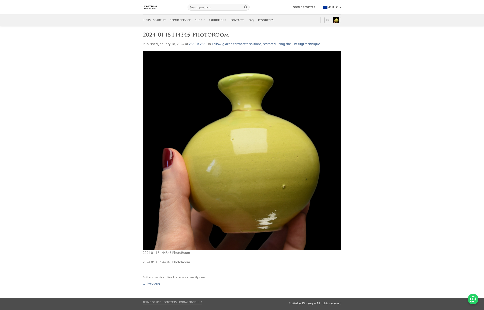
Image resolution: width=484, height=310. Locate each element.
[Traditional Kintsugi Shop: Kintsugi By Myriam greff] (162, 7)
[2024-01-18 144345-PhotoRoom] (242, 150)
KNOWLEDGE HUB (190, 302)
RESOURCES (266, 20)
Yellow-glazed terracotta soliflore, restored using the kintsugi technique (266, 44)
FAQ (251, 20)
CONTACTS (237, 20)
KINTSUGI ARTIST (154, 20)
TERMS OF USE (152, 302)
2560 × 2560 (198, 44)
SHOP (198, 20)
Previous (151, 284)
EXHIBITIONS (217, 20)
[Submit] (245, 7)
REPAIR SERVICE (180, 20)
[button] (303, 7)
